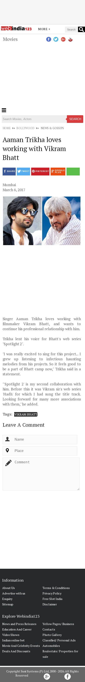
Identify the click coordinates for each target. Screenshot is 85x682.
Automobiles (51, 646)
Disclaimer (49, 604)
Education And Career (17, 629)
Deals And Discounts (16, 651)
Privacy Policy (51, 593)
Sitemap (7, 604)
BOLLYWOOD (25, 128)
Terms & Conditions (56, 588)
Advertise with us (13, 593)
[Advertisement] (42, 35)
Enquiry (7, 599)
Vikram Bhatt (25, 414)
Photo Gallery (52, 635)
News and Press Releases (19, 624)
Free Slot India (52, 599)
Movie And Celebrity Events (21, 646)
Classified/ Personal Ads (59, 640)
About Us (8, 588)
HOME (7, 128)
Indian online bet (13, 640)
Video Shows (10, 635)
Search (75, 119)
